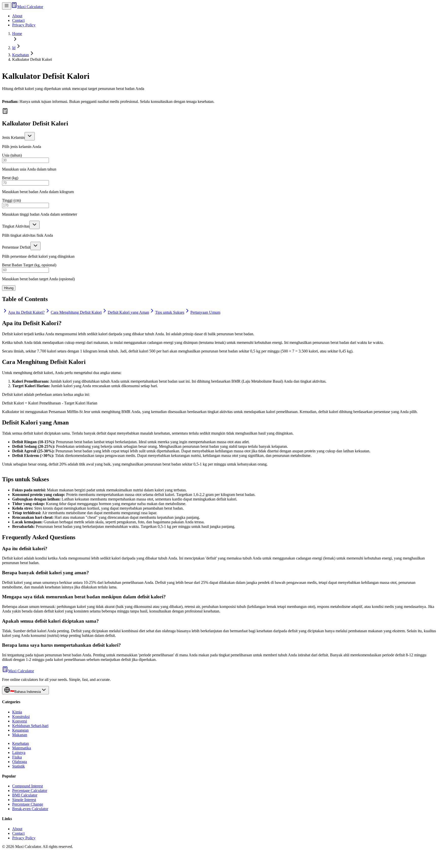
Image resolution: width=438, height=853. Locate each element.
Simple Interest (24, 800)
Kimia (17, 712)
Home (17, 33)
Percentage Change (27, 804)
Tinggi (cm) (11, 200)
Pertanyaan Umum (205, 312)
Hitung (8, 288)
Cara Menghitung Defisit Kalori (76, 312)
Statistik (18, 766)
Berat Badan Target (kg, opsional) (29, 265)
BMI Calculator (24, 795)
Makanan (19, 735)
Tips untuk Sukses (169, 312)
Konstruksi (21, 716)
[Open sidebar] (6, 6)
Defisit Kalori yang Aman (128, 312)
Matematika (21, 748)
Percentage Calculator (29, 790)
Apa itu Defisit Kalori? (26, 312)
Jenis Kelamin (13, 137)
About (17, 16)
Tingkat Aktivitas (15, 226)
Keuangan (20, 730)
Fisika (17, 757)
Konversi (19, 721)
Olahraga (19, 761)
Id (13, 48)
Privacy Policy (23, 25)
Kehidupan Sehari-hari (30, 726)
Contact (18, 20)
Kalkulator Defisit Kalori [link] (32, 59)
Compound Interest (27, 786)
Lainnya (18, 752)
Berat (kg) (10, 178)
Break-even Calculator (30, 809)
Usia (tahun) (12, 155)
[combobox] (30, 136)
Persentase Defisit (16, 247)
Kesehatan (20, 55)
